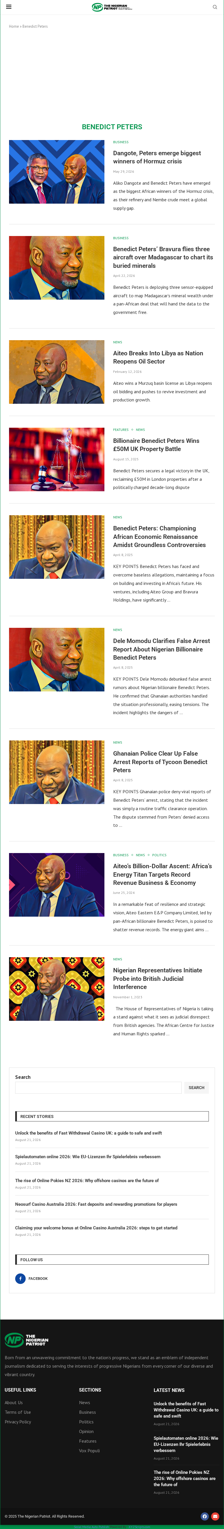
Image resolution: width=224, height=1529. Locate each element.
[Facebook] (205, 1516)
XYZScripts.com (139, 1527)
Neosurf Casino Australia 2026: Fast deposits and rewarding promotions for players (96, 1204)
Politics (86, 1421)
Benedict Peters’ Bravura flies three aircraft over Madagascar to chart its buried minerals (163, 257)
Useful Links (20, 1390)
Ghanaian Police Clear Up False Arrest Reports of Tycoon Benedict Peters (160, 762)
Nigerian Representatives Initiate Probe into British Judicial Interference (157, 978)
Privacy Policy (18, 1421)
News (84, 1402)
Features (88, 1441)
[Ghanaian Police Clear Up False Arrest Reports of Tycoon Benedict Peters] (56, 772)
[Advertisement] (112, 76)
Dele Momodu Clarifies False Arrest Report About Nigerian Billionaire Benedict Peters (161, 649)
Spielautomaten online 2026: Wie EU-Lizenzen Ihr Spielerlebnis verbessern (87, 1156)
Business (87, 1412)
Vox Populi (89, 1450)
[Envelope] (215, 1516)
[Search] (215, 7)
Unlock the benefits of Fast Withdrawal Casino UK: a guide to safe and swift (88, 1133)
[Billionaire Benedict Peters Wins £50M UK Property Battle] (56, 459)
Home (14, 26)
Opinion (86, 1431)
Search (23, 1077)
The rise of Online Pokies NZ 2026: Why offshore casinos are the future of (87, 1180)
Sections (90, 1390)
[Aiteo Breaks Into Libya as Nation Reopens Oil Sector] (56, 372)
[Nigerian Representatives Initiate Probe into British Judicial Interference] (56, 989)
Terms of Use (18, 1412)
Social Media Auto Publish (91, 1527)
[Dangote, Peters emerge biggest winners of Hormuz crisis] (56, 172)
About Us (14, 1402)
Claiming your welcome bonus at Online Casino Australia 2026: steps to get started (96, 1228)
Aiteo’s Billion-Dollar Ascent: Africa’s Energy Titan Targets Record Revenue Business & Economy (162, 874)
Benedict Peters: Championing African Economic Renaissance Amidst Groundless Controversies (159, 536)
